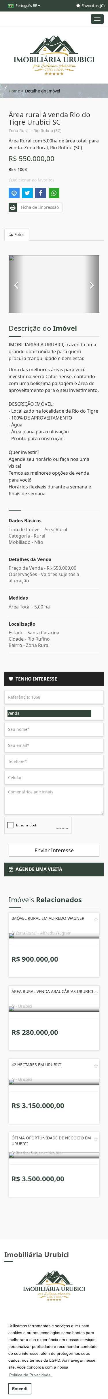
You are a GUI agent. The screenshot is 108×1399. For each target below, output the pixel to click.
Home (14, 91)
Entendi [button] (19, 1388)
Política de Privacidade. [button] (30, 1375)
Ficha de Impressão (39, 207)
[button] (16, 284)
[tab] (54, 679)
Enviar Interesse (54, 850)
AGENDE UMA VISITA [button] (37, 869)
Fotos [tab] (18, 234)
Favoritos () (92, 5)
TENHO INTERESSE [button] (35, 679)
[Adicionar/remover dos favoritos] (96, 919)
